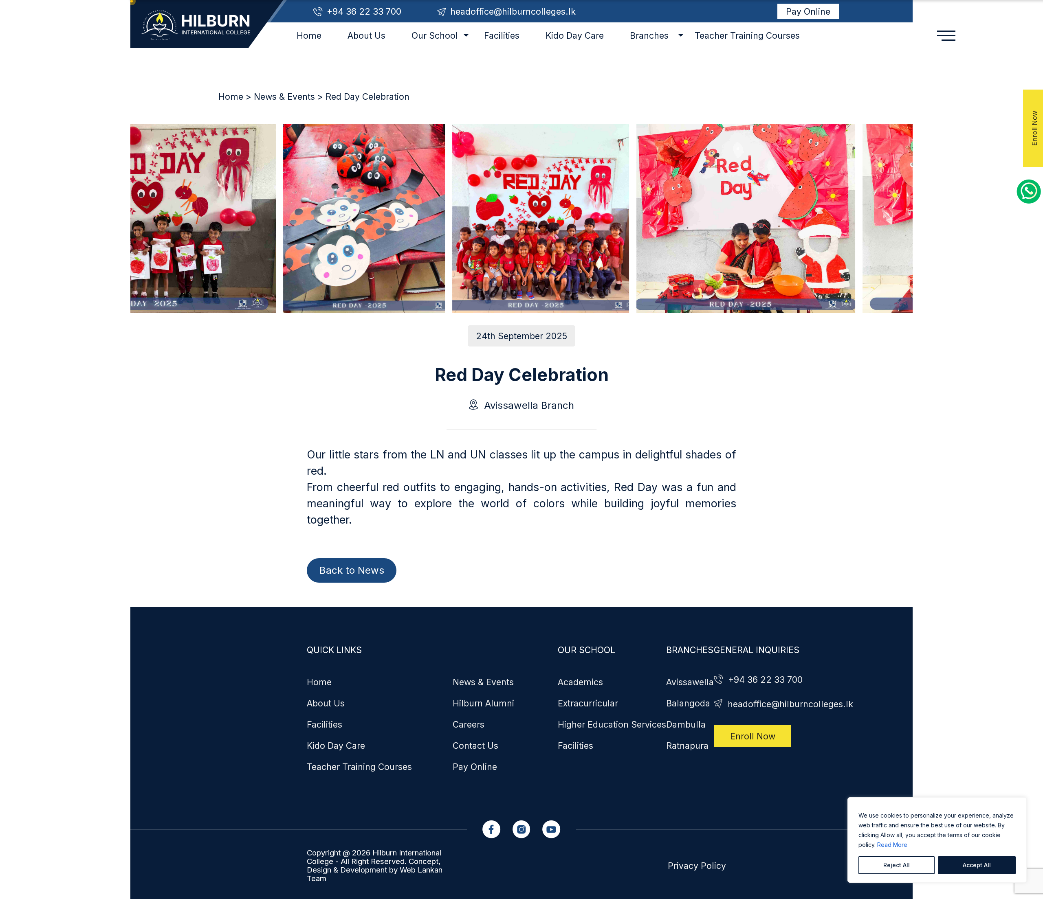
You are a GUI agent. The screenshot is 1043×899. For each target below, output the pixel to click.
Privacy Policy (697, 865)
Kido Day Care (575, 35)
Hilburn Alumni (483, 703)
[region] (937, 840)
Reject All (896, 865)
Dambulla (686, 724)
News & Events (284, 96)
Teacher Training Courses (747, 35)
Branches (649, 35)
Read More (892, 844)
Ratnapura (687, 745)
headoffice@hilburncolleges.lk (513, 11)
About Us (366, 35)
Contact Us (475, 745)
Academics (580, 682)
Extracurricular (588, 703)
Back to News (351, 570)
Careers (468, 724)
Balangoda (688, 703)
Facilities (501, 35)
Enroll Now (752, 735)
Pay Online (808, 11)
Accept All (977, 865)
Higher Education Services (612, 724)
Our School (434, 35)
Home (309, 35)
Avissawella (690, 682)
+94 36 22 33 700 (364, 11)
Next (134, 206)
